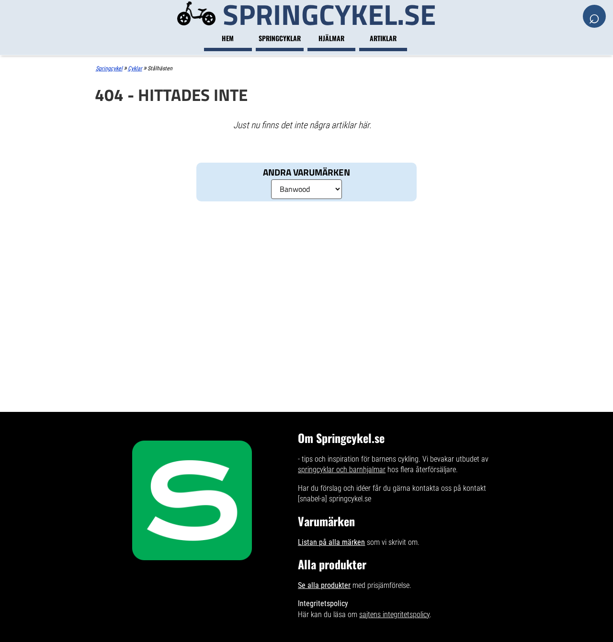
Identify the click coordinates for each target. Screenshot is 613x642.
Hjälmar (331, 38)
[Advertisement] (307, 280)
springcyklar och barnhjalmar (342, 469)
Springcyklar (280, 38)
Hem (228, 38)
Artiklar (383, 38)
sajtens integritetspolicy (394, 614)
